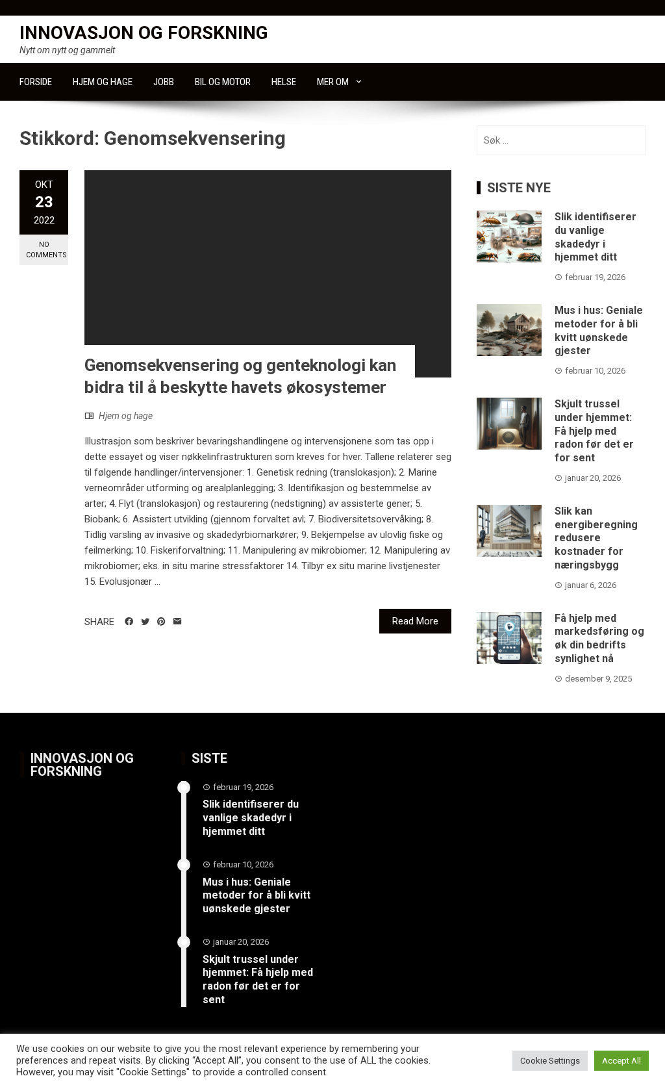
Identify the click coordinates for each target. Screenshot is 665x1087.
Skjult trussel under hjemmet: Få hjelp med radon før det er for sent (594, 431)
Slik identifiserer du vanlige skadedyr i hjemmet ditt (595, 237)
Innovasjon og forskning (143, 33)
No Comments (46, 249)
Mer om (333, 82)
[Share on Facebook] (129, 622)
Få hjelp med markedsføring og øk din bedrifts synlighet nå (599, 638)
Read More (415, 621)
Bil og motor (223, 82)
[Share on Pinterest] (161, 622)
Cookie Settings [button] (550, 1061)
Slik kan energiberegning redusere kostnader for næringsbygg (596, 538)
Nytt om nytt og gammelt (67, 50)
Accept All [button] (621, 1061)
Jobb (163, 82)
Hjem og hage (102, 82)
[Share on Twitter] (145, 622)
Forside (35, 82)
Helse (283, 82)
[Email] (177, 622)
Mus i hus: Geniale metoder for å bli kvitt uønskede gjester (599, 330)
